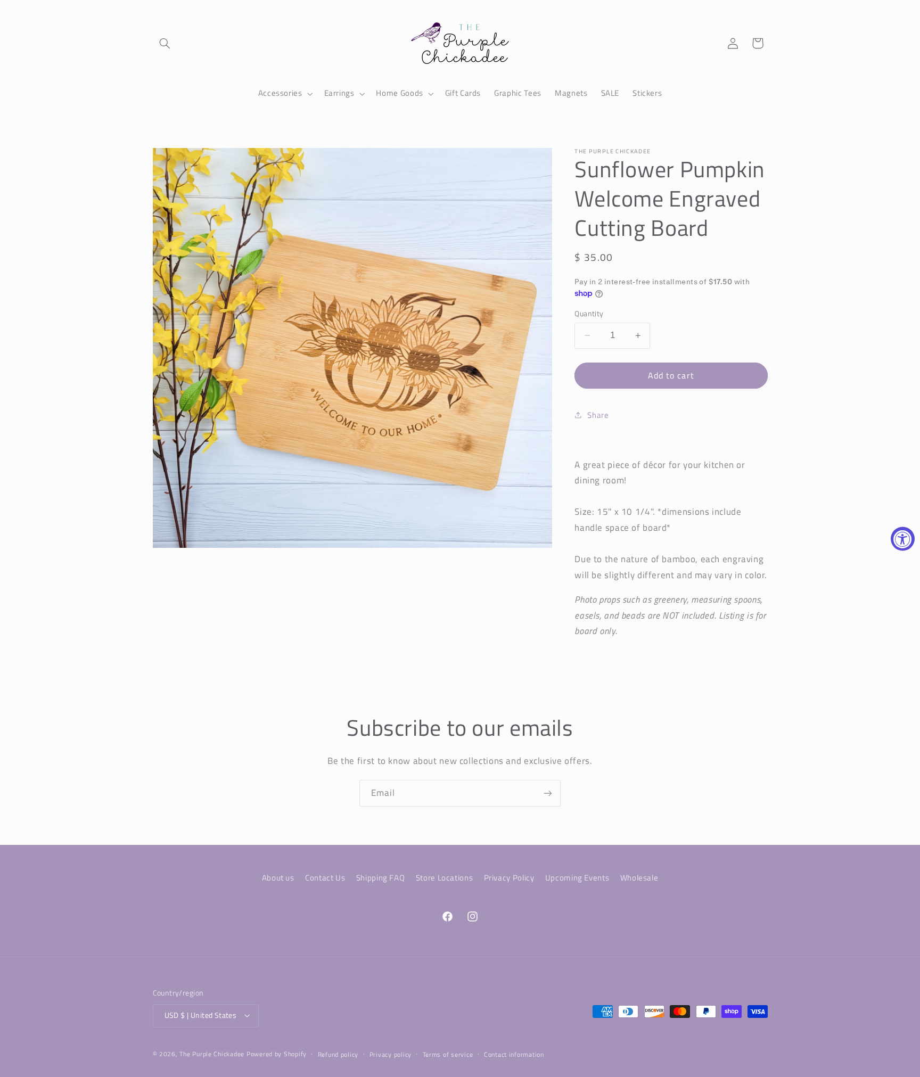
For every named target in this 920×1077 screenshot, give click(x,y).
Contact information (514, 1054)
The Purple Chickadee (211, 1053)
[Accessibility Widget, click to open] (903, 538)
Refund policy (338, 1054)
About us (278, 878)
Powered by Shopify (277, 1053)
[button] (165, 43)
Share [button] (598, 415)
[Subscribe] (548, 793)
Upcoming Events (577, 878)
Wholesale (639, 878)
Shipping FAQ (380, 878)
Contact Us (325, 878)
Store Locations (444, 878)
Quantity (588, 313)
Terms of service (448, 1054)
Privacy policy (390, 1054)
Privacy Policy (509, 878)
